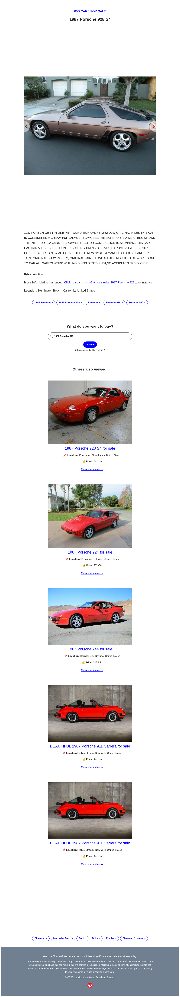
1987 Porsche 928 (69, 302)
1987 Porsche (42, 302)
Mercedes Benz (62, 938)
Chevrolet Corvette (133, 938)
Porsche (93, 302)
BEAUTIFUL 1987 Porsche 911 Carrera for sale (90, 746)
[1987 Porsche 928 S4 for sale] (90, 443)
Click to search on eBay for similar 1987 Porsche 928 (99, 282)
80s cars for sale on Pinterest (101, 977)
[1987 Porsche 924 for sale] (90, 546)
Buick (95, 938)
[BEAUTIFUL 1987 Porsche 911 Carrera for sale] (90, 740)
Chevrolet (39, 938)
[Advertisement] (90, 49)
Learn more (108, 972)
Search (90, 344)
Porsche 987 (136, 302)
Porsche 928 (113, 302)
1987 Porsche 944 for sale (90, 649)
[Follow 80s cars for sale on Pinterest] (90, 987)
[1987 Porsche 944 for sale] (90, 643)
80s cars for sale (90, 11)
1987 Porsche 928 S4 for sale (90, 448)
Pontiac (110, 938)
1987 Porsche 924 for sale (90, 552)
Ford (81, 938)
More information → (92, 469)
